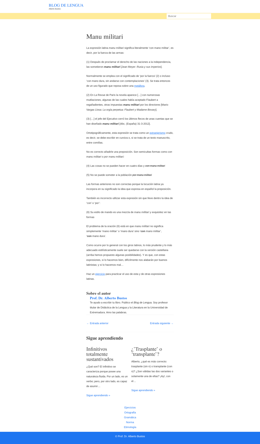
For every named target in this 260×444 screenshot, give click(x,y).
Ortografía (130, 412)
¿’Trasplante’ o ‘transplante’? (146, 351)
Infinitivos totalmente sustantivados (99, 353)
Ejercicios (130, 407)
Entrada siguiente (161, 323)
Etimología (130, 427)
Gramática (130, 417)
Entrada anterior (97, 323)
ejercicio (100, 273)
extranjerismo (157, 132)
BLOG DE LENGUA (66, 5)
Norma (130, 422)
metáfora (139, 85)
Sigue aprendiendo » (98, 395)
